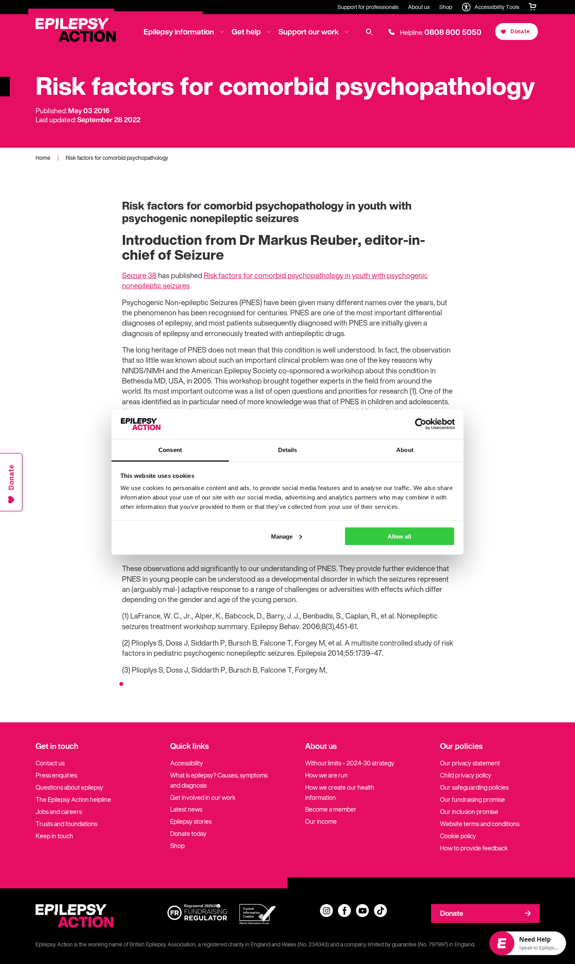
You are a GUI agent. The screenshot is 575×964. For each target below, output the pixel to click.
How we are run (326, 775)
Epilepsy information (179, 31)
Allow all (399, 536)
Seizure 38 (139, 275)
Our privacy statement (470, 763)
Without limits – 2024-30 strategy (349, 763)
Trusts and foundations (66, 823)
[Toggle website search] (370, 32)
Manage (282, 536)
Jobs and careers (59, 811)
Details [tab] (287, 450)
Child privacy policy (465, 775)
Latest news (186, 809)
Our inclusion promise (469, 811)
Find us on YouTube (362, 910)
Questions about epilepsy (69, 787)
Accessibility (186, 763)
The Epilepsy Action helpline (73, 799)
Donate (451, 913)
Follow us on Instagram (326, 910)
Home (43, 158)
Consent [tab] (170, 450)
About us (419, 7)
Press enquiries (56, 775)
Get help (246, 31)
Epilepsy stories (191, 821)
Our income (321, 821)
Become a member (330, 809)
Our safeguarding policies (474, 787)
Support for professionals (368, 7)
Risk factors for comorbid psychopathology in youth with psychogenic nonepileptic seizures (275, 280)
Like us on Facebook (344, 910)
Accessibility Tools (496, 7)
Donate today (188, 833)
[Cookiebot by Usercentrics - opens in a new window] (420, 424)
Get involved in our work (202, 797)
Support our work (309, 31)
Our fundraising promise (472, 799)
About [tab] (404, 450)
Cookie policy (458, 836)
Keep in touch (54, 836)
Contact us (50, 763)
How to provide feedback (474, 848)
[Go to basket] (533, 7)
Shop (445, 7)
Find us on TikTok (380, 910)
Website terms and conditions (479, 823)
